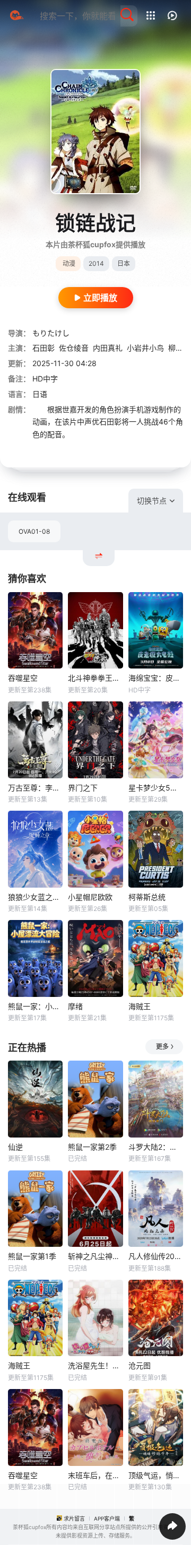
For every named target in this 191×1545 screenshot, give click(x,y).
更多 (162, 1047)
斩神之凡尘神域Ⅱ (95, 1256)
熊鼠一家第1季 (32, 1256)
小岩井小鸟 (145, 347)
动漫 (69, 263)
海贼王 (139, 1006)
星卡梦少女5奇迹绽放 (155, 787)
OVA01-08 (34, 531)
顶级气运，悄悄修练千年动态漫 (155, 1475)
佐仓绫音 (74, 347)
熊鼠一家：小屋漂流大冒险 (35, 1006)
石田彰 (43, 347)
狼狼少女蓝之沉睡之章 (35, 896)
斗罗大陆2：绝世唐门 (155, 1146)
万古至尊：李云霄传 (35, 787)
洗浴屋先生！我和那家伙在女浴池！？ (95, 1365)
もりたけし (51, 332)
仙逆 (15, 1146)
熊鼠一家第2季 (92, 1146)
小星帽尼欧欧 (90, 896)
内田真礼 (108, 347)
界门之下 (83, 787)
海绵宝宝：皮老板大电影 (155, 677)
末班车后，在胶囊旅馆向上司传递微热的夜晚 (95, 1475)
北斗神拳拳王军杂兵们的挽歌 (95, 677)
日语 (39, 393)
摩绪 (75, 1006)
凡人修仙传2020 (155, 1256)
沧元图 (139, 1365)
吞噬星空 (23, 677)
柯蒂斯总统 (147, 896)
